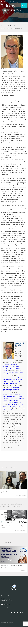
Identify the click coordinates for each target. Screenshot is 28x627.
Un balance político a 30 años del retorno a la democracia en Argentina (13, 406)
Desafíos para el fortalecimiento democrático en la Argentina (13, 400)
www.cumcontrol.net (3, 582)
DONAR (24, 5)
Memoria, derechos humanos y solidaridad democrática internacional (13, 374)
